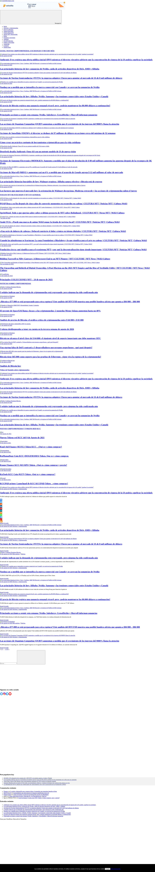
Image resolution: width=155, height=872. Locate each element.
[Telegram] (1, 517)
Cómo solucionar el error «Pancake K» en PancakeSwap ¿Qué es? (28, 796)
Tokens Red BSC (9, 31)
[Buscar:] (8, 663)
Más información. (116, 869)
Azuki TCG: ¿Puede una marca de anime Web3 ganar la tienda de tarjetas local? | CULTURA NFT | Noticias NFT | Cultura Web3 (60, 222)
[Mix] (1, 513)
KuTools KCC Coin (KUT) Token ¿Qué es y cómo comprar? (27, 474)
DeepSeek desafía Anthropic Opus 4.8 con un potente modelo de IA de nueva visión (38, 151)
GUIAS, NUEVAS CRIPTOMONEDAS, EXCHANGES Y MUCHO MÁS (27, 51)
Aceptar (108, 869)
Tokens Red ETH (9, 33)
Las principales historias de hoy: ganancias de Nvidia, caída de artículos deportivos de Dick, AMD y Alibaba (49, 69)
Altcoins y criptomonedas (11, 28)
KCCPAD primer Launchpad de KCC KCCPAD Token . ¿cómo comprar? (34, 483)
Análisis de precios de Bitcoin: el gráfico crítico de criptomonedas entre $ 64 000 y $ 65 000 (42, 320)
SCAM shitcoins (8, 41)
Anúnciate (6, 44)
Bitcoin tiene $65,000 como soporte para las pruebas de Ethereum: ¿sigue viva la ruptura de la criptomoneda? (50, 357)
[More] (1, 521)
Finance (6, 791)
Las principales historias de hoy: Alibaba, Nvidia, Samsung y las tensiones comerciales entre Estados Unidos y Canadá (54, 96)
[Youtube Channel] (10, 693)
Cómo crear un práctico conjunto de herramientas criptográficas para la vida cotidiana (40, 142)
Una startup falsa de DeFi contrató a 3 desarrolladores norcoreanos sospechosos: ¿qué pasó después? (46, 347)
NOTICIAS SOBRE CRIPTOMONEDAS (15, 283)
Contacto (6, 45)
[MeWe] (1, 511)
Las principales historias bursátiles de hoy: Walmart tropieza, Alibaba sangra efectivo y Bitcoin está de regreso (51, 181)
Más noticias (16, 554)
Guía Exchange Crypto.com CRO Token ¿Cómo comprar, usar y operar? (39, 798)
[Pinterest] (1, 508)
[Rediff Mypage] (1, 519)
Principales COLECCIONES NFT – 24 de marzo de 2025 (26, 279)
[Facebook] (1, 500)
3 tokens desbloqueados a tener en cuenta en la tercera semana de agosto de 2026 (37, 329)
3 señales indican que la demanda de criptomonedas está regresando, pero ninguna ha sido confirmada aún (49, 292)
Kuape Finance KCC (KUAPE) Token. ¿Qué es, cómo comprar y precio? (33, 465)
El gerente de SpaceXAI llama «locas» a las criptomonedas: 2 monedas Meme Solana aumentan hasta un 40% (50, 311)
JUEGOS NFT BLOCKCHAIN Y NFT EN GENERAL (20, 195)
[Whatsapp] (1, 515)
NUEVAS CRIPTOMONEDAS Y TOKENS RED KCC (20, 429)
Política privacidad (9, 42)
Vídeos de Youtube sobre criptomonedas (14, 370)
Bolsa (5, 36)
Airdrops (6, 39)
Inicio (5, 26)
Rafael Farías (7, 794)
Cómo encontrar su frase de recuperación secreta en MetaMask (31, 794)
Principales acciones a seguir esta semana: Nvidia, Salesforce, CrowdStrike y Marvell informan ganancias (48, 115)
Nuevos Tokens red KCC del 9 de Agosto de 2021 (22, 437)
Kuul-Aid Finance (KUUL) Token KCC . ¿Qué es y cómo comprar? (31, 447)
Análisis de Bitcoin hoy (10, 366)
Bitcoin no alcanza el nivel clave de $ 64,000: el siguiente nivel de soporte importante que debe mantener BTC (50, 338)
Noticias (23, 554)
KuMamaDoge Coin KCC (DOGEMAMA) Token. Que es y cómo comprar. (34, 456)
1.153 (6, 649)
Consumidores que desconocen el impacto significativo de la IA (31, 793)
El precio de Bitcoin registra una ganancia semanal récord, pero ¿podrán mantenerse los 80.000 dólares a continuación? (55, 105)
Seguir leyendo (4, 523)
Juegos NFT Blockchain (10, 34)
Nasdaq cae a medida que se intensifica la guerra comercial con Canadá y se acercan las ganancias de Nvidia (49, 87)
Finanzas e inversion (9, 37)
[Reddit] (1, 504)
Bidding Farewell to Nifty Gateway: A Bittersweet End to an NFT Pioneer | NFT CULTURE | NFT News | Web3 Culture (55, 259)
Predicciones (7, 47)
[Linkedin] (1, 506)
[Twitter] (1, 502)
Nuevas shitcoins (8, 29)
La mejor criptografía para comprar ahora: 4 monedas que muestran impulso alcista (33, 791)
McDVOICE (7, 793)
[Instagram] (4, 693)
